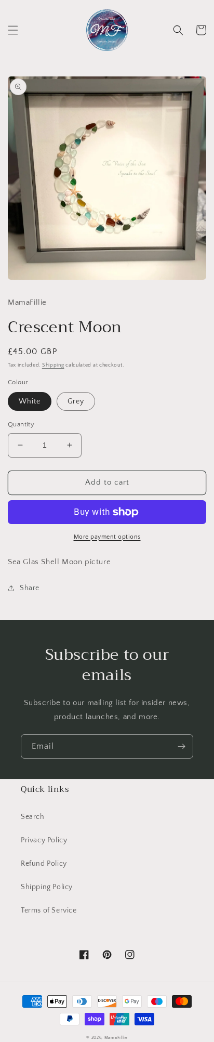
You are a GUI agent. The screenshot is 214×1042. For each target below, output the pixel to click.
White (30, 401)
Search (33, 817)
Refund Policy (44, 863)
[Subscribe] (181, 746)
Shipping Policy (47, 887)
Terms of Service (49, 910)
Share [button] (29, 588)
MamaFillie (116, 1037)
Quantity (21, 424)
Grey (76, 401)
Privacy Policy (44, 840)
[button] (13, 30)
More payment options (107, 536)
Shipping (53, 365)
